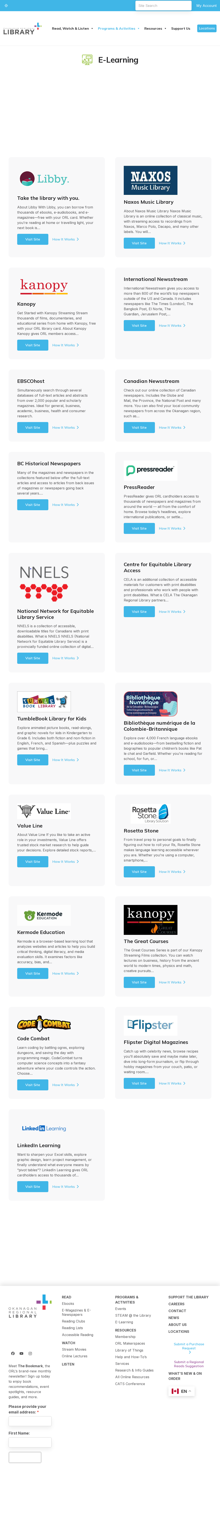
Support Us (180, 28)
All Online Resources (132, 1377)
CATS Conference (130, 1384)
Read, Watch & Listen (70, 28)
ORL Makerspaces (130, 1343)
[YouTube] (21, 1353)
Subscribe (25, 1457)
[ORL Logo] (30, 1306)
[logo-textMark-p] (22, 28)
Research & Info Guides (134, 1370)
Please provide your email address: (27, 1409)
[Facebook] (13, 1353)
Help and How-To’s (131, 1357)
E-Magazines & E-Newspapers (76, 1312)
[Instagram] (30, 1353)
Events (120, 1309)
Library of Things (129, 1350)
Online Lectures (74, 1356)
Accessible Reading (77, 1335)
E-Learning (124, 1322)
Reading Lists (72, 1328)
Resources (153, 28)
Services (122, 1363)
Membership (125, 1337)
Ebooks (68, 1303)
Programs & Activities (116, 28)
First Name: (19, 1433)
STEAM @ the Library (133, 1315)
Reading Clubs (73, 1321)
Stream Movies (74, 1349)
